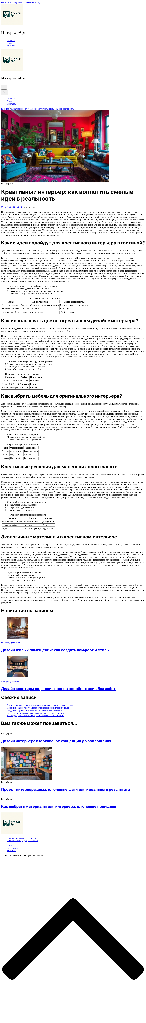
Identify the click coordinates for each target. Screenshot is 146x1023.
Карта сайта (12, 848)
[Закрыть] (4, 92)
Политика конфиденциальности (22, 840)
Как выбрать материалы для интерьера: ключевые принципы (58, 806)
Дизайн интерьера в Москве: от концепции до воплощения (56, 741)
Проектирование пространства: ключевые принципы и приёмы (38, 708)
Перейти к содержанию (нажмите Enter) (20, 2)
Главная (11, 40)
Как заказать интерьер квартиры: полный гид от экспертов (35, 713)
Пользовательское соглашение (21, 838)
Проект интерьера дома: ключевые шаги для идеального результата (65, 789)
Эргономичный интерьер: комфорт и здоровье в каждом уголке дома (40, 705)
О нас (9, 43)
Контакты (11, 45)
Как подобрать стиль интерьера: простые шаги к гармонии (35, 715)
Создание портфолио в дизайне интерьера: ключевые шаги (35, 710)
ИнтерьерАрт (13, 32)
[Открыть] (4, 87)
